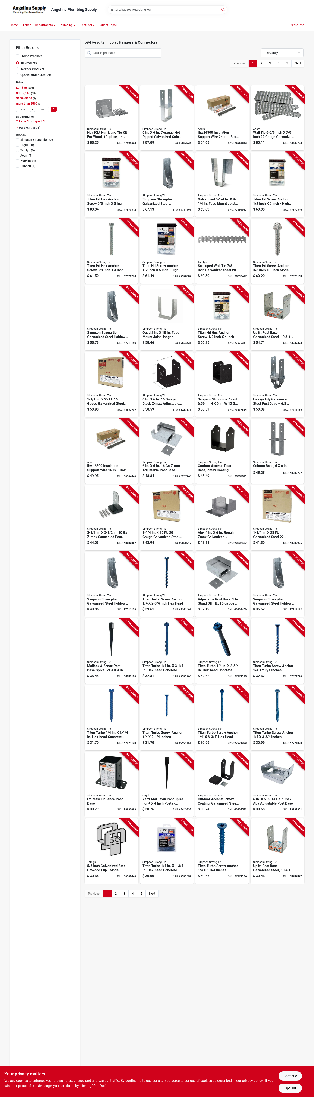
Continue (290, 1076)
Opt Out (290, 1088)
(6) (27, 150)
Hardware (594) (29, 127)
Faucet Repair (108, 25)
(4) (28, 160)
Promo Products (31, 56)
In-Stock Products (32, 69)
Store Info (297, 25)
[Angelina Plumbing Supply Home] (29, 9)
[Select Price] (54, 109)
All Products (28, 63)
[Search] (223, 9)
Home (14, 25)
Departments (44, 25)
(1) (27, 166)
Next (298, 63)
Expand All (39, 121)
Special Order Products (35, 75)
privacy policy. (252, 1081)
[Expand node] (17, 127)
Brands (26, 25)
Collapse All (23, 121)
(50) (27, 145)
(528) (37, 139)
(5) (26, 155)
